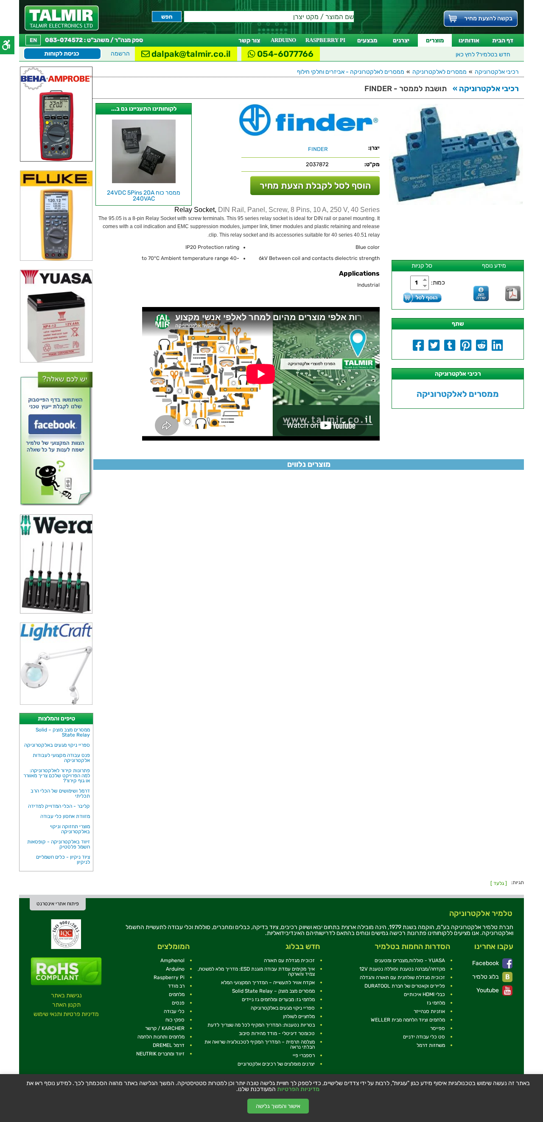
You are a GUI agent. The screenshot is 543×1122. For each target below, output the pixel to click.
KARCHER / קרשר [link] (165, 1028)
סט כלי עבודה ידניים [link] (424, 1037)
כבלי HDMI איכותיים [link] (424, 994)
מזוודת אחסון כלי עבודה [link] (65, 816)
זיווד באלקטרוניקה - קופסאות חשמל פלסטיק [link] (58, 844)
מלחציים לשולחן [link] (299, 1016)
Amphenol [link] (172, 960)
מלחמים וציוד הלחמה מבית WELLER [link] (408, 1020)
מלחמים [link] (177, 994)
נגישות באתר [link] (66, 995)
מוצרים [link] (435, 40)
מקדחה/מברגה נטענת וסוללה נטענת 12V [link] (402, 969)
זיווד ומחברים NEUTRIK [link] (160, 1054)
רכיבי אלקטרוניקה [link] (497, 71)
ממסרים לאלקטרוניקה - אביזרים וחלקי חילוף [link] (350, 71)
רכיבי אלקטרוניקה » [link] (486, 88)
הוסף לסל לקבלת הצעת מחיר (315, 185)
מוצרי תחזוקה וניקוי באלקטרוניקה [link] (70, 829)
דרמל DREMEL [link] (169, 1045)
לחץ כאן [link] (483, 54)
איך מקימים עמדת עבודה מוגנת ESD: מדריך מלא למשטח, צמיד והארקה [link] (256, 971)
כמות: (438, 282)
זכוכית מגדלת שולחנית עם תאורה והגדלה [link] (402, 977)
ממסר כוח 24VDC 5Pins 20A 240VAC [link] (143, 195)
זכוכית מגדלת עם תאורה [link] (289, 960)
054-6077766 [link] (284, 54)
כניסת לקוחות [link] (61, 53)
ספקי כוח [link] (175, 1020)
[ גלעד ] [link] (498, 883)
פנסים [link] (178, 1003)
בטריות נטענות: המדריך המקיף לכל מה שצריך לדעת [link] (261, 1025)
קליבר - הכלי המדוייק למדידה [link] (59, 806)
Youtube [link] (488, 990)
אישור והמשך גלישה (278, 1106)
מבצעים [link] (367, 40)
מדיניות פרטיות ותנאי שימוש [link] (66, 1014)
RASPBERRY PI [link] (325, 40)
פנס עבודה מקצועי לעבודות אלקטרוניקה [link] (61, 757)
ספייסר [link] (437, 1028)
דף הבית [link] (502, 40)
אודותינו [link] (469, 40)
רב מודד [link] (176, 986)
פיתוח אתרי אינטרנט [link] (57, 904)
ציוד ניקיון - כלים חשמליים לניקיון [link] (63, 859)
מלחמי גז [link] (436, 1003)
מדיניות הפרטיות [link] (298, 1089)
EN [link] (33, 40)
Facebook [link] (486, 963)
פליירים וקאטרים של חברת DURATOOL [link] (404, 986)
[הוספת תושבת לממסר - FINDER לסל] (422, 297)
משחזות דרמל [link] (431, 1045)
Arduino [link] (175, 969)
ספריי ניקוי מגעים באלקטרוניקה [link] (57, 745)
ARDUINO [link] (283, 40)
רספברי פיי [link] (304, 1055)
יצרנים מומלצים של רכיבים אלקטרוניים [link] (276, 1064)
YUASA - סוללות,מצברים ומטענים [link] (410, 960)
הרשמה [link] (120, 53)
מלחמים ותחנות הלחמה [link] (161, 1037)
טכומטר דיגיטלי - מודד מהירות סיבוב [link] (277, 1033)
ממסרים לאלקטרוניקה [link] (439, 71)
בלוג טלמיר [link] (486, 976)
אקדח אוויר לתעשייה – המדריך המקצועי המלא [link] (268, 982)
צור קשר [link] (249, 40)
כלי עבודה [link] (174, 1011)
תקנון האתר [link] (66, 1004)
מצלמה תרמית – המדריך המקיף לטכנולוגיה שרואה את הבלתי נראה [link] (259, 1044)
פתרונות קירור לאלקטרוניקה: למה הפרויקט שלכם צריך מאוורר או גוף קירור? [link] (56, 776)
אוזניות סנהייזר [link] (429, 1011)
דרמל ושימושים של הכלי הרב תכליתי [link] (60, 793)
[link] (62, 18)
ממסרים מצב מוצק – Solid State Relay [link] (63, 732)
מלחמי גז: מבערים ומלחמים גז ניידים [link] (278, 999)
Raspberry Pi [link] (169, 977)
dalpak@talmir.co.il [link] (190, 54)
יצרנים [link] (401, 40)
